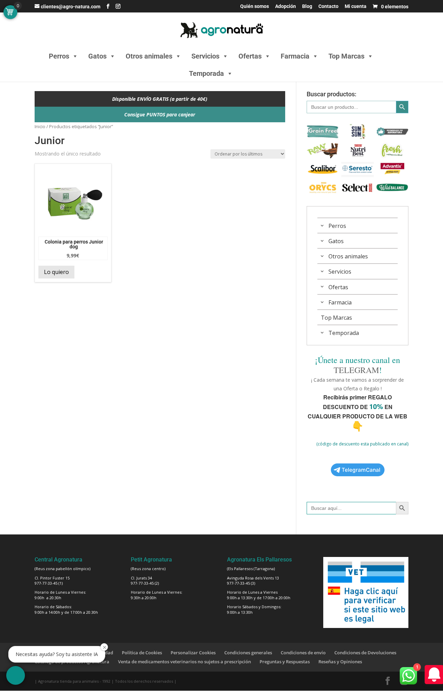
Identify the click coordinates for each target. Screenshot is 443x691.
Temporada (206, 73)
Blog (307, 6)
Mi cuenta (356, 6)
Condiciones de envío (303, 652)
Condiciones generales (248, 652)
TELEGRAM (356, 369)
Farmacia (295, 56)
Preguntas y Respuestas (285, 661)
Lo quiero (56, 272)
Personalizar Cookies (193, 652)
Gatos (97, 56)
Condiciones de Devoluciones (365, 652)
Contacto (328, 6)
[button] (16, 675)
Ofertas (250, 56)
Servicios (205, 56)
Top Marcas (346, 56)
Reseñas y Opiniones (340, 661)
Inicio (40, 126)
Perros (59, 56)
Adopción (285, 6)
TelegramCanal (361, 470)
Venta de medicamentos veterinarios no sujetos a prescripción (184, 661)
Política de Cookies (142, 652)
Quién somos (254, 6)
